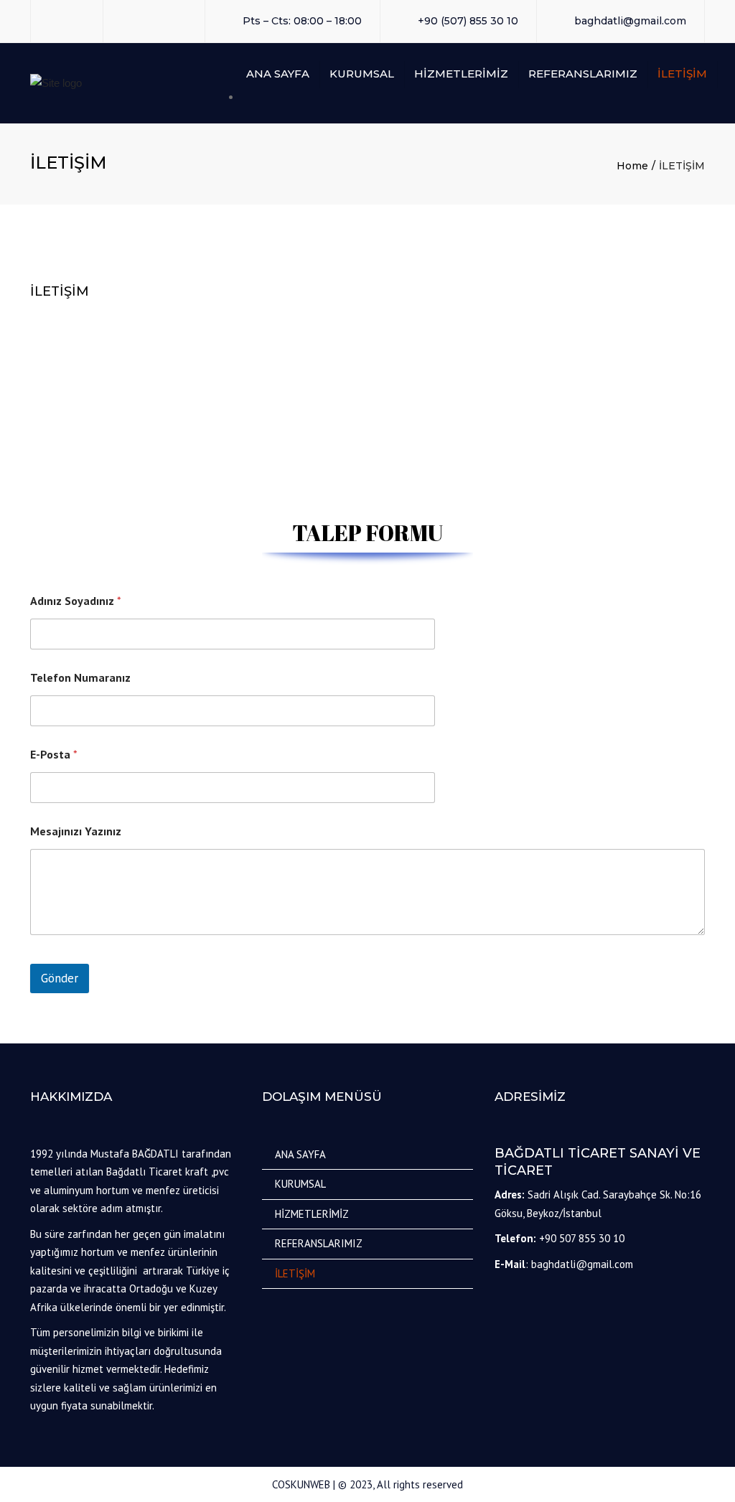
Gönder (59, 978)
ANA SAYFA (277, 73)
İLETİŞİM (682, 73)
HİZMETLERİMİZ (461, 73)
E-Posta (54, 754)
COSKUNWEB (301, 1484)
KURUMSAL (361, 73)
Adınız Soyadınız (75, 601)
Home (632, 165)
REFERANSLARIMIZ (582, 73)
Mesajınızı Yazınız (75, 831)
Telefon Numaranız (80, 678)
